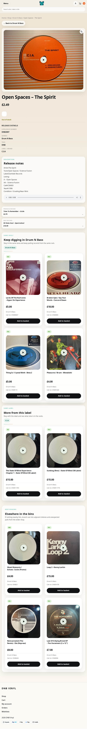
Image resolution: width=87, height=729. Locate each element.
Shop (9, 18)
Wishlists (5, 711)
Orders (4, 708)
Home (4, 18)
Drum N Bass (17, 18)
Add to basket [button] (23, 321)
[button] (81, 32)
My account (7, 704)
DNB (4, 145)
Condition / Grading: (12, 191)
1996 (11, 188)
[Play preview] (43, 60)
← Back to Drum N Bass (13, 23)
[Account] (75, 3)
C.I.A (4, 151)
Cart (3, 700)
